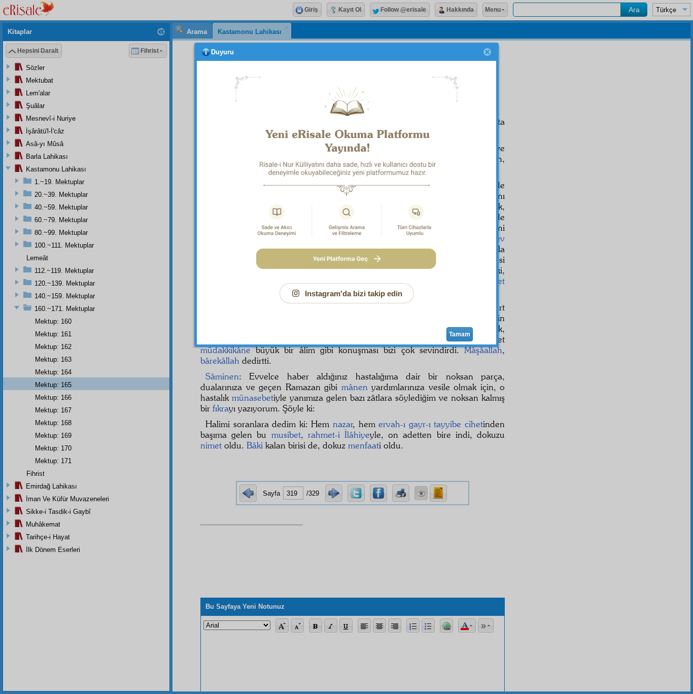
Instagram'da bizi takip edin (353, 293)
